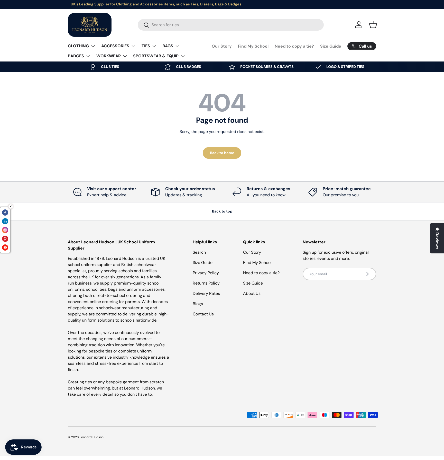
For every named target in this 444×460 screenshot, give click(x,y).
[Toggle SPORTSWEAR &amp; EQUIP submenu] (183, 56)
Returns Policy (206, 283)
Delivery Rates (206, 293)
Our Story (222, 46)
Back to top (222, 211)
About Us (252, 293)
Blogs (198, 303)
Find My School (253, 46)
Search (199, 252)
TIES (146, 46)
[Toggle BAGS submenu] (177, 46)
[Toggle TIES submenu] (154, 46)
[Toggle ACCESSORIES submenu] (133, 46)
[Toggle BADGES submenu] (88, 56)
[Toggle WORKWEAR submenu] (125, 56)
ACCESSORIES (115, 46)
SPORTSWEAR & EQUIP (156, 56)
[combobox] (231, 25)
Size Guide (330, 46)
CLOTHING (78, 46)
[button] (373, 24)
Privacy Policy (206, 273)
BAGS (167, 46)
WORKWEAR (108, 56)
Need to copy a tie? (294, 46)
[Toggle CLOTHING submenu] (93, 46)
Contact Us (203, 314)
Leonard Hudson (92, 437)
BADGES (76, 56)
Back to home (222, 153)
